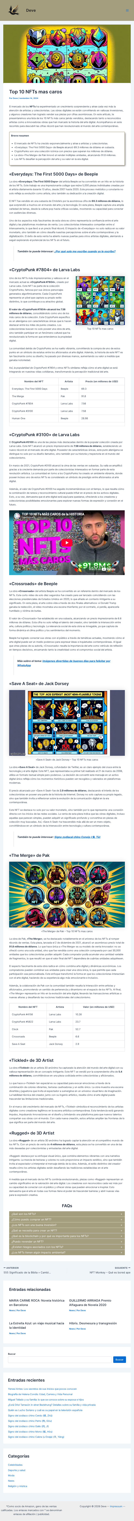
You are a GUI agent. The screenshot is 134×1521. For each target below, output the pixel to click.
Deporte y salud (16, 1470)
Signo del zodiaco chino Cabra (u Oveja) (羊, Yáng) (36, 1436)
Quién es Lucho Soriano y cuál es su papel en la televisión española (45, 1410)
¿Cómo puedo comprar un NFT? (31, 1219)
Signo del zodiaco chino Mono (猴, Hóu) (30, 1431)
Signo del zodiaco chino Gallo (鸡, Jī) (28, 1426)
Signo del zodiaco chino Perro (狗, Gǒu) (30, 1420)
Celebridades (15, 1464)
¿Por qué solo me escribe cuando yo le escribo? (85, 251)
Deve (31, 10)
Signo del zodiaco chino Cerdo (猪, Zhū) (30, 1415)
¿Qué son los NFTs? (24, 1213)
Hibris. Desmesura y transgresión (93, 1323)
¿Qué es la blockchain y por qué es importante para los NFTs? (50, 1236)
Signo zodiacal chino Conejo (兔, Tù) (77, 837)
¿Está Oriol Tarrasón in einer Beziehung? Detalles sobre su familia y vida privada (52, 1404)
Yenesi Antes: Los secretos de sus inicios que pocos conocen (42, 1388)
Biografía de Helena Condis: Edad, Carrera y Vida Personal (40, 1394)
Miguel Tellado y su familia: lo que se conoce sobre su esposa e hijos (46, 1399)
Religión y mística (17, 1486)
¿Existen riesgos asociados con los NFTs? (37, 1247)
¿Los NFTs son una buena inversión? (34, 1225)
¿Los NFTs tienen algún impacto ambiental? (38, 1252)
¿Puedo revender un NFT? (27, 1241)
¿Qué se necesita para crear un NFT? (34, 1230)
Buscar (12, 1353)
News (12, 1310)
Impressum (116, 1506)
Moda (11, 1475)
